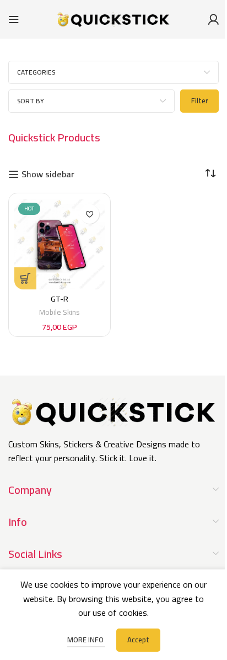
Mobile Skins (59, 312)
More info (86, 639)
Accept (138, 639)
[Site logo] (113, 18)
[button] (25, 278)
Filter (199, 100)
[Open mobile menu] (14, 19)
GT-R (59, 298)
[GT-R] (59, 244)
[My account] (213, 19)
